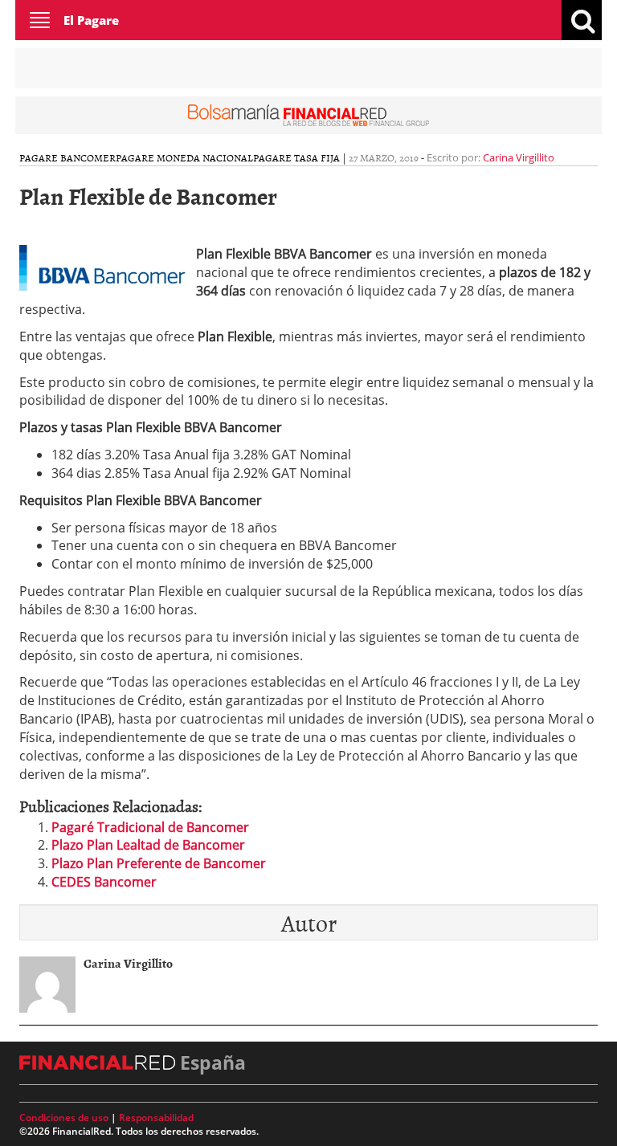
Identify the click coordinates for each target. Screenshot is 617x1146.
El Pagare (91, 20)
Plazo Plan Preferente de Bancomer (158, 863)
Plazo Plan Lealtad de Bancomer (148, 845)
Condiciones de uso (63, 1117)
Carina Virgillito (518, 157)
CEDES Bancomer (104, 882)
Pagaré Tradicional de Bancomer (150, 827)
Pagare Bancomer (67, 157)
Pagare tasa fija (296, 157)
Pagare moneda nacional (184, 157)
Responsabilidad (156, 1117)
